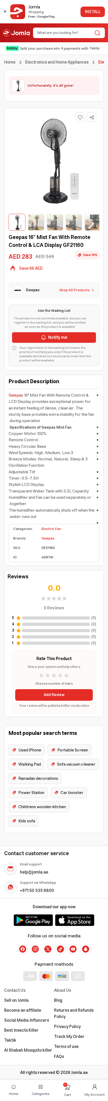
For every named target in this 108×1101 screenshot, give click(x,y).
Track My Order (69, 1037)
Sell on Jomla (16, 1000)
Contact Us (14, 990)
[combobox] (64, 32)
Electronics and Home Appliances (57, 62)
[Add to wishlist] (80, 117)
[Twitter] (47, 949)
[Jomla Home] (16, 33)
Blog (58, 1000)
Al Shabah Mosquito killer (28, 1050)
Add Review (54, 695)
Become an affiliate (22, 1010)
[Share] (91, 117)
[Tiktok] (60, 949)
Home (9, 62)
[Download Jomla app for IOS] (74, 920)
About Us (62, 990)
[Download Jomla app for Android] (33, 920)
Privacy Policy (67, 1027)
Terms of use (66, 1046)
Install (93, 11)
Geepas (16, 395)
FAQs (59, 1056)
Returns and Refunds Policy (74, 1013)
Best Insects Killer (21, 1030)
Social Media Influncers (26, 1020)
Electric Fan (51, 529)
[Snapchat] (85, 949)
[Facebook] (22, 949)
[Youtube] (73, 949)
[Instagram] (35, 949)
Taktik (10, 1040)
